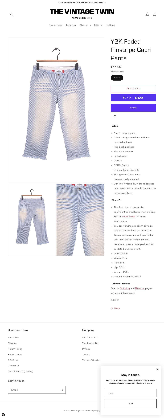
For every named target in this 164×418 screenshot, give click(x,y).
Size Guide (129, 216)
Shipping (125, 288)
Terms (85, 354)
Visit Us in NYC (90, 337)
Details (115, 126)
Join (131, 403)
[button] (11, 14)
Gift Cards (13, 360)
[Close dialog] (157, 369)
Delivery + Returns (121, 284)
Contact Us (14, 366)
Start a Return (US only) (20, 371)
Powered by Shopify (92, 411)
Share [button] (117, 308)
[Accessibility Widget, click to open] (3, 414)
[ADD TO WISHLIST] (115, 116)
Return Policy (15, 349)
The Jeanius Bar (90, 343)
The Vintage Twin (77, 411)
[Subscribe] (62, 390)
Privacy (86, 349)
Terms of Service (91, 360)
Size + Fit (116, 200)
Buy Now (133, 108)
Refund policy (15, 354)
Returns (139, 288)
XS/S (117, 78)
